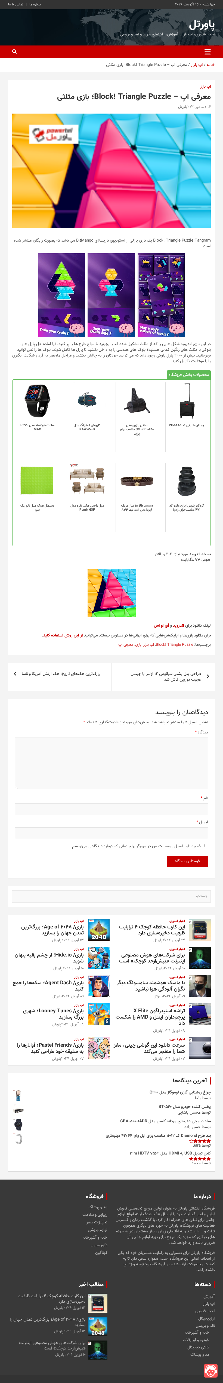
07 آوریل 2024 (173, 1059)
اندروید (178, 626)
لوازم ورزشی (97, 1230)
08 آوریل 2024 (173, 1031)
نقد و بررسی (205, 1326)
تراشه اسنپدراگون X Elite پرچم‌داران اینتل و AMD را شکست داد (150, 1017)
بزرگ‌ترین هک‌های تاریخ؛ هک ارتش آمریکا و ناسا (61, 674)
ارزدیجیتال (206, 1318)
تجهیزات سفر (96, 1222)
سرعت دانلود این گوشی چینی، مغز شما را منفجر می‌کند (149, 1048)
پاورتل (202, 24)
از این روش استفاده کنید (63, 635)
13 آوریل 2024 (174, 940)
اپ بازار (205, 87)
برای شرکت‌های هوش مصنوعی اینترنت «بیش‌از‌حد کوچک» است (152, 958)
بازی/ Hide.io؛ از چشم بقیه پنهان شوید (49, 958)
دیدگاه (201, 732)
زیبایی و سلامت (94, 1215)
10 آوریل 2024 (174, 968)
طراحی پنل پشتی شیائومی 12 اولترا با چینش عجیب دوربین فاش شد (166, 677)
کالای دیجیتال (198, 1347)
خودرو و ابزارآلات (196, 1340)
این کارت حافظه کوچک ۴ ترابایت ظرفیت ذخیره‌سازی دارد (152, 930)
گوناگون (101, 1253)
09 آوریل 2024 (174, 997)
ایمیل (202, 822)
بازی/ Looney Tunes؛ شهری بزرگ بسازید (53, 1014)
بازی (138, 645)
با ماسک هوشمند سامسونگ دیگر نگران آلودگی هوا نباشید (151, 986)
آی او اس (161, 626)
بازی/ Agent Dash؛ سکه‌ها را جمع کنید (48, 986)
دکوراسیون (99, 1245)
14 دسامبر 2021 (199, 107)
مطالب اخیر (91, 1284)
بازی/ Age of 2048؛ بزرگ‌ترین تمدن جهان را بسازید (52, 930)
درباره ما (35, 4)
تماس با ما (15, 4)
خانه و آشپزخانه (94, 1237)
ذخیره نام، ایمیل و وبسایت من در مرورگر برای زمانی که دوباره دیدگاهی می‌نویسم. (136, 846)
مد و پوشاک (97, 1207)
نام (204, 798)
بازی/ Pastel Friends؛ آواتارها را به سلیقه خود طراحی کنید (50, 1048)
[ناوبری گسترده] (207, 51)
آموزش (209, 1296)
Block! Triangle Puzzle (174, 645)
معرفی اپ (125, 645)
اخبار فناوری (177, 921)
